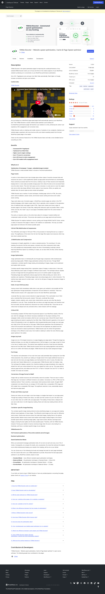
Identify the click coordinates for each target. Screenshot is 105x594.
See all (92, 119)
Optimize (85, 86)
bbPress (84, 574)
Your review (72, 119)
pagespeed (90, 86)
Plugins (26, 574)
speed (92, 89)
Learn (45, 570)
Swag (65, 577)
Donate (65, 574)
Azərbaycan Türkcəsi (24, 585)
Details (14, 58)
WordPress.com (86, 570)
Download (90, 51)
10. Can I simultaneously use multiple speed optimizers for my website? (29, 526)
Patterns (27, 577)
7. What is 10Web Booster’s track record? (22, 512)
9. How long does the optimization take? (22, 521)
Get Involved (66, 570)
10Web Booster (15, 85)
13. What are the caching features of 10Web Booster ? (25, 540)
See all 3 (92, 82)
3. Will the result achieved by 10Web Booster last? (24, 494)
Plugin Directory (9, 7)
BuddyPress (85, 577)
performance (86, 89)
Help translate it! (66, 11)
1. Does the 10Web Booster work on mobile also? (24, 486)
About (7, 570)
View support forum (74, 134)
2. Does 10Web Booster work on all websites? (23, 490)
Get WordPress (98, 2)
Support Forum (24, 475)
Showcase (27, 570)
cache (81, 86)
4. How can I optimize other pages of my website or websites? (27, 499)
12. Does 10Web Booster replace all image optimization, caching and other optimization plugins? (25, 535)
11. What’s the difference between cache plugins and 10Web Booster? (29, 530)
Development (39, 58)
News (7, 572)
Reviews (22, 58)
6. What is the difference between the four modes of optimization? (28, 508)
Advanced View (73, 93)
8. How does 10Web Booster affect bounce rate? (24, 517)
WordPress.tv (47, 577)
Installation (30, 58)
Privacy (7, 577)
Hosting (7, 574)
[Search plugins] (20, 16)
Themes (27, 572)
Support (92, 58)
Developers (46, 574)
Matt (83, 572)
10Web (23, 52)
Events (64, 572)
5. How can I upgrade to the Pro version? (22, 503)
